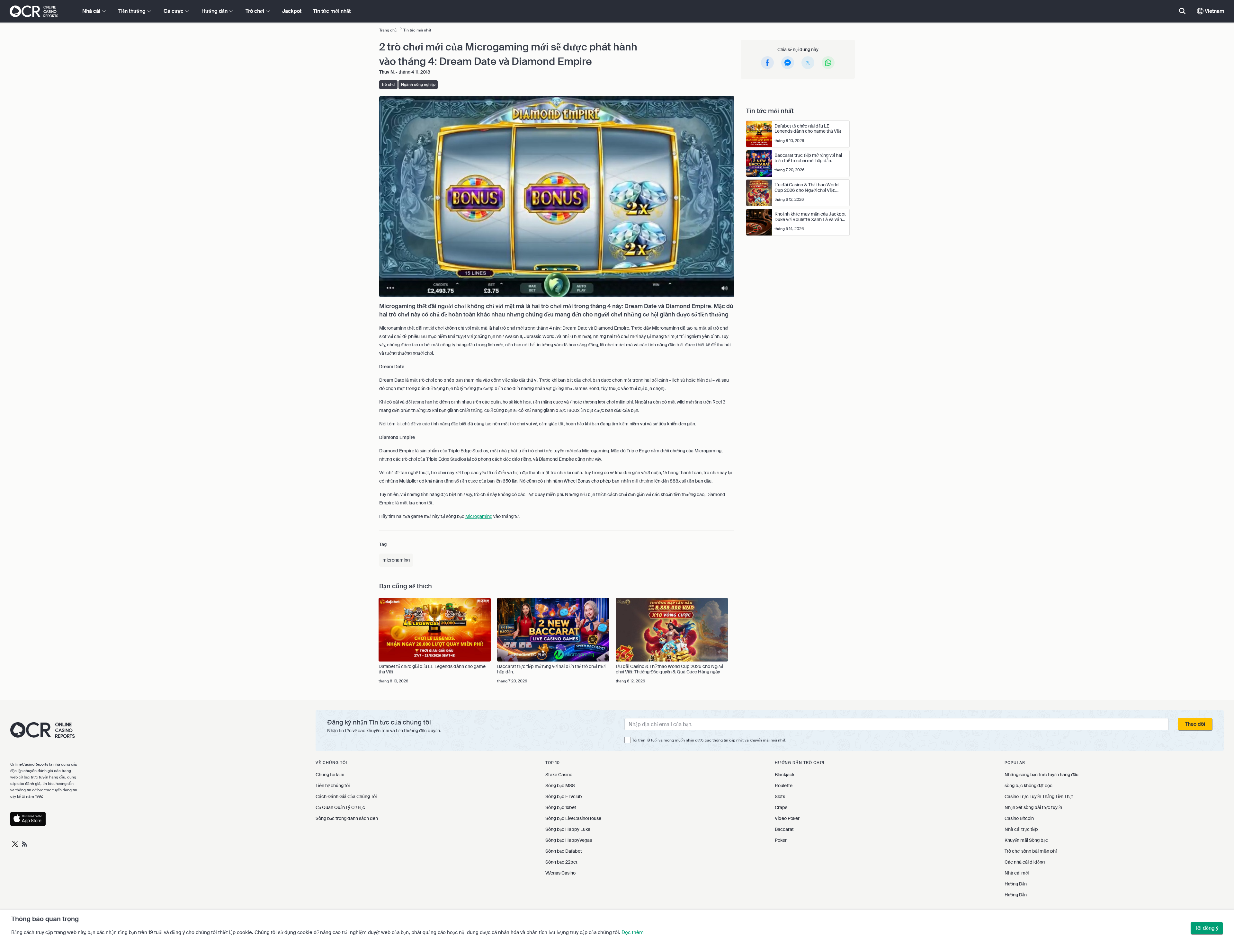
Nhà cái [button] (92, 11)
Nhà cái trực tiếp (1021, 829)
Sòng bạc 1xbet (560, 807)
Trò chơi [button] (255, 11)
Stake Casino (558, 775)
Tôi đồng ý (1207, 928)
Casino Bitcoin (1019, 818)
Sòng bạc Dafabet (563, 851)
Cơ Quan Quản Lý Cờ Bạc (340, 807)
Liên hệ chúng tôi (333, 785)
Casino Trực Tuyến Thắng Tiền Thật (1039, 796)
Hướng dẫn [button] (215, 11)
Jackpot (291, 11)
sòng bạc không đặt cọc (1028, 785)
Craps (781, 807)
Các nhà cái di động (1025, 862)
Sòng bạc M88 (560, 785)
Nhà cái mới (1017, 873)
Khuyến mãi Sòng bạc (1026, 840)
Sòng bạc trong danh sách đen (347, 818)
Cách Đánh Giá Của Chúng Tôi (346, 796)
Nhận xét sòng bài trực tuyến (1033, 807)
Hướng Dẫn (1016, 884)
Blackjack (784, 775)
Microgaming (478, 516)
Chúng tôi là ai (330, 775)
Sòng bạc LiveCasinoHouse (573, 818)
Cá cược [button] (174, 11)
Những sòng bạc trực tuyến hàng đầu (1041, 775)
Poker (781, 840)
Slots (780, 796)
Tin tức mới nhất (332, 11)
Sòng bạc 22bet (561, 862)
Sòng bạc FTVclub (563, 796)
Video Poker (787, 818)
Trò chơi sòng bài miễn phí (1031, 851)
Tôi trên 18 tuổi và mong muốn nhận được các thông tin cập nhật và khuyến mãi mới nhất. (709, 740)
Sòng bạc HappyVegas (568, 840)
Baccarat (784, 829)
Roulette (783, 785)
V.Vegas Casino (560, 873)
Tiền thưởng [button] (132, 11)
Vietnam (1213, 11)
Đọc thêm (632, 932)
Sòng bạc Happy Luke (567, 829)
